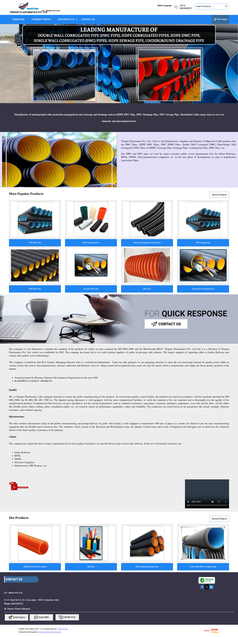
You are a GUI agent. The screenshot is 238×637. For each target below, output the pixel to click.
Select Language (164, 5)
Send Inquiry (221, 19)
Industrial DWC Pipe (91, 289)
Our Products (66, 19)
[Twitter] (207, 588)
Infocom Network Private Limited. (50, 632)
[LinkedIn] (211, 588)
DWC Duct (147, 289)
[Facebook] (202, 588)
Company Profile (41, 19)
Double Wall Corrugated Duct (203, 289)
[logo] (28, 13)
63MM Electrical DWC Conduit (34, 567)
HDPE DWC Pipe (35, 289)
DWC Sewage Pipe (203, 243)
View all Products (219, 194)
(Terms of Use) (63, 629)
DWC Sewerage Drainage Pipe (147, 567)
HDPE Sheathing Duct (91, 243)
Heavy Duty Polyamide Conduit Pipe (147, 243)
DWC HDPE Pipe (35, 243)
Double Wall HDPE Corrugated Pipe (203, 567)
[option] (119, 63)
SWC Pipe (91, 567)
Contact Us (88, 19)
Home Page (18, 19)
